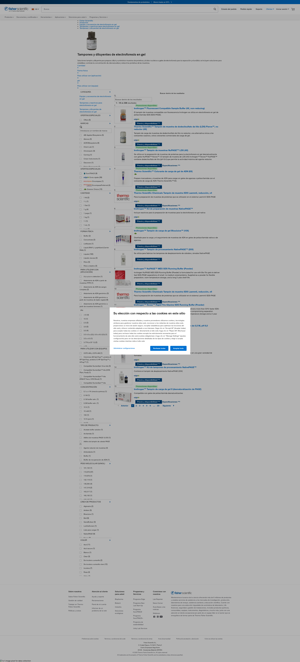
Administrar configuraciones (124, 348)
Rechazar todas (159, 348)
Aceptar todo (178, 348)
